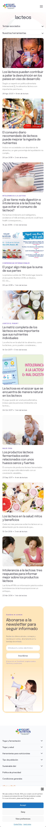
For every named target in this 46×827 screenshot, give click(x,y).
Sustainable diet (9, 766)
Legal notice (27, 824)
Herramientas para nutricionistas (16, 753)
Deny (23, 812)
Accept (23, 805)
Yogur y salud (8, 747)
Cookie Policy (18, 824)
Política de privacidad (11, 772)
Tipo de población (10, 760)
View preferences (23, 819)
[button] (42, 789)
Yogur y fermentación (11, 741)
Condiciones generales (12, 778)
